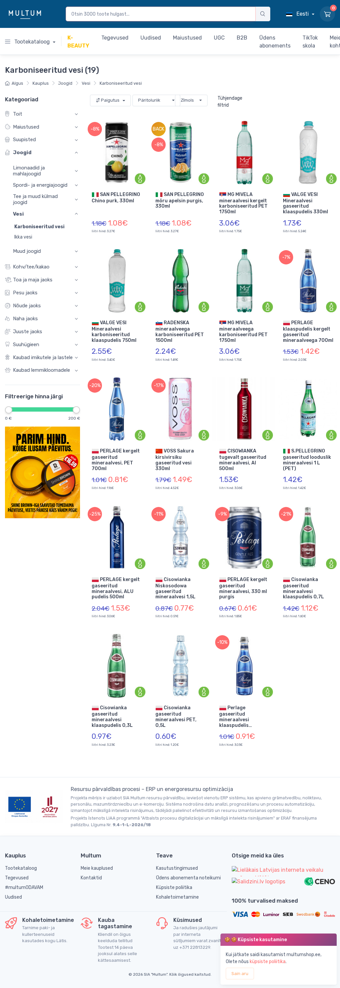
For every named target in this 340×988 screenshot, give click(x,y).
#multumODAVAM (24, 887)
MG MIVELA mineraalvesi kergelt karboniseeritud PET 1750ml (243, 203)
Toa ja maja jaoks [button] (32, 280)
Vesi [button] (18, 214)
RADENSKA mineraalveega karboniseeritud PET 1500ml (179, 331)
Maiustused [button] (26, 127)
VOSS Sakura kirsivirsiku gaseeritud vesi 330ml (174, 459)
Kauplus (41, 83)
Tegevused (17, 878)
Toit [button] (17, 114)
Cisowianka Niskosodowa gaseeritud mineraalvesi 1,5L (175, 588)
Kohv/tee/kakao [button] (31, 267)
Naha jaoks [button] (25, 318)
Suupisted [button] (24, 140)
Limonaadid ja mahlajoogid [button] (29, 171)
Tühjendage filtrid (229, 101)
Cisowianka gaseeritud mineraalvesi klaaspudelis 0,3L (112, 716)
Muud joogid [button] (27, 251)
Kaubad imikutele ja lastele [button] (43, 357)
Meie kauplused (97, 868)
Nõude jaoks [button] (27, 306)
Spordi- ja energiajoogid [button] (40, 185)
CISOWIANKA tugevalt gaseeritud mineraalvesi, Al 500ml (242, 459)
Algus (17, 83)
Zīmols (187, 100)
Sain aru (239, 973)
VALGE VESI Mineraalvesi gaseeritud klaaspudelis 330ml (305, 203)
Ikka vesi (23, 237)
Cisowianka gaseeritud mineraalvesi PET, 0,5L (176, 716)
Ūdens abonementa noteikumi (188, 878)
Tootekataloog (32, 42)
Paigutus (110, 100)
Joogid (65, 83)
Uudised (13, 897)
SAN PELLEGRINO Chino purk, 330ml (116, 197)
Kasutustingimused (177, 868)
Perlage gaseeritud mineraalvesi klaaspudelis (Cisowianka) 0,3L (240, 716)
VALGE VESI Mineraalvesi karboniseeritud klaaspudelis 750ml (114, 331)
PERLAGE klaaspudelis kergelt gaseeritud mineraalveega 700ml (308, 331)
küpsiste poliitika (268, 961)
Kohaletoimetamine (177, 897)
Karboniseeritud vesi (121, 83)
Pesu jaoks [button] (25, 293)
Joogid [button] (22, 152)
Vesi (86, 83)
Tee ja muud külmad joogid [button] (35, 199)
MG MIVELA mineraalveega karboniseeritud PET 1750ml (243, 331)
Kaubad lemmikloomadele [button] (41, 370)
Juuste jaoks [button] (27, 331)
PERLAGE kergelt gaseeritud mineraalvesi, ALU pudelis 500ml (116, 588)
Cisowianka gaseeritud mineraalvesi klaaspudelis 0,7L (303, 588)
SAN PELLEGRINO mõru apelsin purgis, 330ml (179, 200)
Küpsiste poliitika (174, 887)
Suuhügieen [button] (26, 344)
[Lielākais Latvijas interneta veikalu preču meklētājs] (283, 871)
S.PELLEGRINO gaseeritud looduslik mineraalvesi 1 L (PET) (307, 459)
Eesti (302, 14)
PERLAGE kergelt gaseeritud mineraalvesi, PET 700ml (116, 459)
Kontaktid (91, 878)
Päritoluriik (149, 100)
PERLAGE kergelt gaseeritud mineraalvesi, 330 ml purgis (243, 588)
